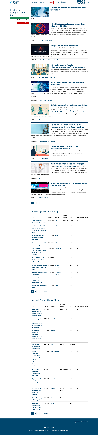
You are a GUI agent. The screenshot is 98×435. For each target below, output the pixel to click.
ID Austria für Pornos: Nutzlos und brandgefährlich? (38, 280)
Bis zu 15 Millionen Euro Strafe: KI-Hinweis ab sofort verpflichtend (39, 260)
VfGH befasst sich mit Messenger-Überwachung (37, 346)
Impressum (77, 422)
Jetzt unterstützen (23, 23)
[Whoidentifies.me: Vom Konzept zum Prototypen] (40, 168)
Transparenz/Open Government (48, 77)
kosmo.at (58, 258)
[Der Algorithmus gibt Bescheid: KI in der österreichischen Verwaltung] (40, 150)
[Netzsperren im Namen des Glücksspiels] (40, 49)
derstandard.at (55, 351)
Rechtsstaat (60, 60)
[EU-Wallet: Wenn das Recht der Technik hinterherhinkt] (40, 109)
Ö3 (51, 309)
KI (39, 40)
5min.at (57, 235)
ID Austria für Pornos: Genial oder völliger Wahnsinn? (38, 237)
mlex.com (58, 226)
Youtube (53, 388)
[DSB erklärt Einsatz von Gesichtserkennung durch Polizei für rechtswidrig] (40, 28)
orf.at (56, 243)
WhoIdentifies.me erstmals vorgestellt (65, 166)
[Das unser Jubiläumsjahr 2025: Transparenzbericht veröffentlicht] (40, 12)
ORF (52, 344)
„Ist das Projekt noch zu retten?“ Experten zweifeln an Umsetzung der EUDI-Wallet (37, 323)
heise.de (53, 319)
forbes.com (58, 248)
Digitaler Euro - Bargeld (45, 100)
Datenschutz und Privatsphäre (48, 60)
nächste (45, 203)
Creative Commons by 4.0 (61, 430)
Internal (41, 19)
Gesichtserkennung (46, 40)
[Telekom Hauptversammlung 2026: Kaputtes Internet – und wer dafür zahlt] (40, 187)
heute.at (57, 278)
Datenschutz (84, 422)
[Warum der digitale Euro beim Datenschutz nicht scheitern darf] (40, 86)
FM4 (56, 220)
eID (40, 119)
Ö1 (51, 369)
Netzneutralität (43, 198)
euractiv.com (54, 379)
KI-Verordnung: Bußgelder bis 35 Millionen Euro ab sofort (39, 267)
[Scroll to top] (95, 432)
